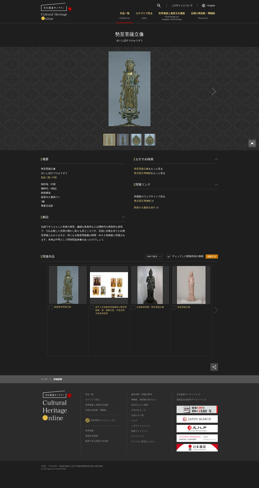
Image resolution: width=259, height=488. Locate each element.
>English (210, 5)
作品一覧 (124, 15)
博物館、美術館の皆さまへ (143, 399)
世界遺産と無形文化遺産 (172, 16)
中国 (54, 177)
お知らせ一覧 (137, 415)
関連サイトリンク (139, 431)
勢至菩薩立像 (141, 169)
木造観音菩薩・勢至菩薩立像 (150, 307)
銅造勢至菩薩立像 (62, 307)
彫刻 (43, 177)
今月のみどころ (138, 410)
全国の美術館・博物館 (203, 15)
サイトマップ (137, 436)
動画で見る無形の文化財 (96, 441)
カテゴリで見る (144, 15)
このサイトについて (182, 5)
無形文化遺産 (91, 436)
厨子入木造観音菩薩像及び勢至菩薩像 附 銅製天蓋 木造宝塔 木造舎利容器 (111, 310)
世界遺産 (89, 430)
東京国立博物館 (142, 173)
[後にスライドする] (213, 91)
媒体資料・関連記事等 (141, 394)
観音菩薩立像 (184, 307)
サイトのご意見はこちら (142, 441)
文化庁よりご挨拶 (139, 405)
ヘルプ (134, 420)
